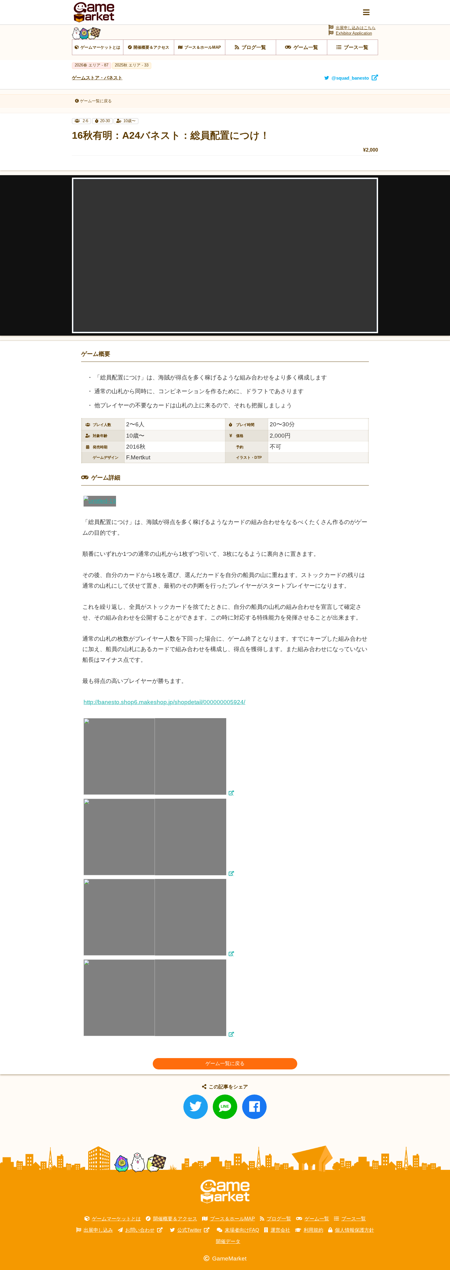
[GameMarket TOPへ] (225, 1192)
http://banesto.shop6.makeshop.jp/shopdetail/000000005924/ (164, 702)
